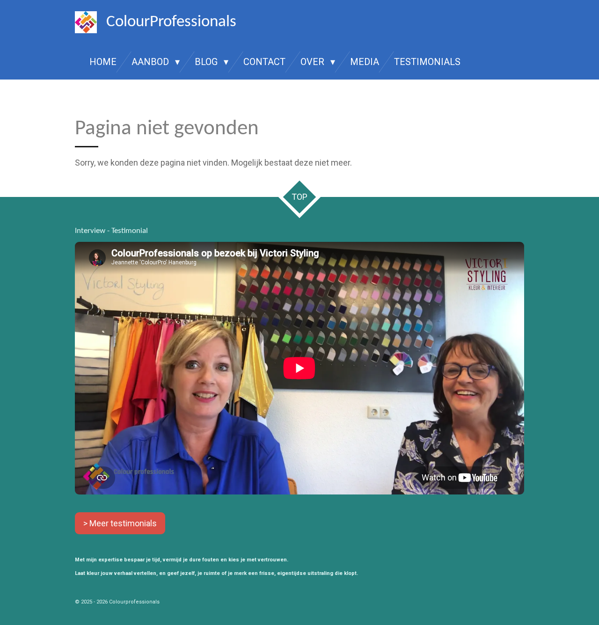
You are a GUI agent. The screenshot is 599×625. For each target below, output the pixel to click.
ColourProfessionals (171, 22)
